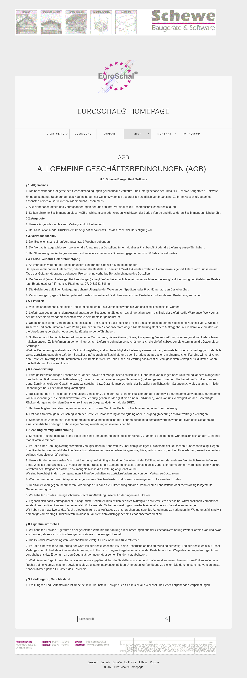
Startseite (56, 133)
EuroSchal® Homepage (123, 111)
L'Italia (143, 662)
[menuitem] (55, 134)
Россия (154, 662)
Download (83, 133)
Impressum (192, 133)
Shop (137, 133)
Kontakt (164, 133)
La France (130, 662)
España (117, 662)
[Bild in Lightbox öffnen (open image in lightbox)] (115, 645)
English (105, 662)
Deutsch (93, 662)
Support (110, 133)
